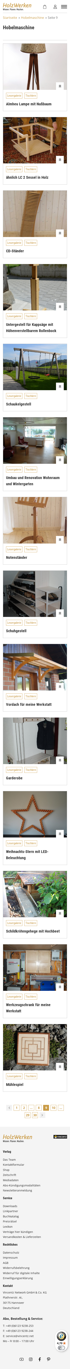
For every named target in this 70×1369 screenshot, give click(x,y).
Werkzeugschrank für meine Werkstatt (28, 1007)
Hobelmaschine (32, 17)
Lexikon (8, 1226)
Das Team (9, 1159)
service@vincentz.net (20, 1336)
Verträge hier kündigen (18, 1232)
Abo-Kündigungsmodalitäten (21, 1185)
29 (27, 1115)
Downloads (10, 1206)
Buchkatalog (11, 1216)
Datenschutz (11, 1252)
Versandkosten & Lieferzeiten (22, 1237)
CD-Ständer (15, 251)
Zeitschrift (9, 1175)
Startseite (10, 17)
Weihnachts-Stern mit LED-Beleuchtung (27, 854)
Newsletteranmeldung (17, 1190)
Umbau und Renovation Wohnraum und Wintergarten (33, 480)
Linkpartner (10, 1211)
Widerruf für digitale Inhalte (21, 1273)
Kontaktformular (13, 1164)
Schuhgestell (16, 631)
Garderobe (14, 778)
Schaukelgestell (18, 404)
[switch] (61, 1348)
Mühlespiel (14, 1084)
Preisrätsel (10, 1221)
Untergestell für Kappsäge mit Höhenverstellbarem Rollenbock (31, 327)
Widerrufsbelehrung (16, 1268)
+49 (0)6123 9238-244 (19, 1331)
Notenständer (16, 557)
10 (53, 1108)
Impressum (10, 1257)
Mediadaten (11, 1180)
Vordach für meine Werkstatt (29, 704)
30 (35, 1115)
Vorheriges (9, 1108)
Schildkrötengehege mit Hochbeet (33, 931)
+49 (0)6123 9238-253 (19, 1326)
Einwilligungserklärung (18, 1278)
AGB (5, 1263)
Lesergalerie (14, 95)
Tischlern (30, 95)
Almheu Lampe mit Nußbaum (29, 104)
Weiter (42, 1115)
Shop (6, 1170)
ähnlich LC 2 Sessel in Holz (27, 177)
